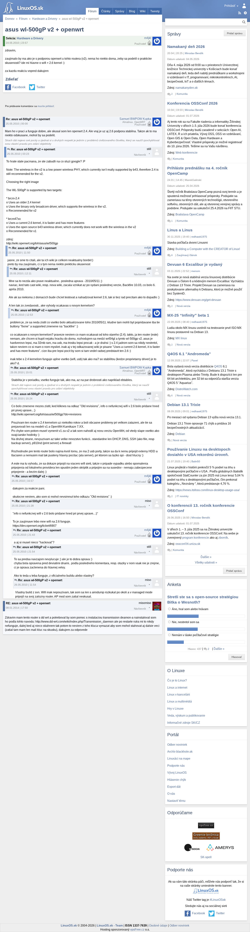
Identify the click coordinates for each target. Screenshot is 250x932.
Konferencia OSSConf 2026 (192, 103)
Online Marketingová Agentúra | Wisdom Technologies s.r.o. (192, 847)
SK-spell (206, 857)
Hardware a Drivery (44, 18)
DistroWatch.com (186, 389)
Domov (9, 18)
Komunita (182, 93)
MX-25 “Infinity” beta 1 (188, 315)
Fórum (92, 11)
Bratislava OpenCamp (190, 214)
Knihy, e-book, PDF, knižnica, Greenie (206, 836)
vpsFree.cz (137, 929)
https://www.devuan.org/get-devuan (198, 299)
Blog (132, 11)
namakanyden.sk (187, 87)
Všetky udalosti (205, 562)
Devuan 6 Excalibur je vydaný (194, 264)
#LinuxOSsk (218, 899)
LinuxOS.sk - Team (110, 925)
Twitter (40, 87)
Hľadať (244, 22)
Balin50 (195, 461)
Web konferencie (186, 152)
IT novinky (183, 496)
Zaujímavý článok (187, 255)
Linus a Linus (180, 230)
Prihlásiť (229, 5)
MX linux (181, 338)
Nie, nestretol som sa (185, 622)
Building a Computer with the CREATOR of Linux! (208, 249)
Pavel (194, 360)
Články (105, 11)
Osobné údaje (158, 925)
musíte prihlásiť (46, 106)
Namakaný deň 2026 (186, 46)
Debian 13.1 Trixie (183, 405)
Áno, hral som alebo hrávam (189, 609)
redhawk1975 (199, 236)
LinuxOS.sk (24, 7)
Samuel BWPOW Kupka (135, 118)
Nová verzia (183, 306)
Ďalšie (205, 557)
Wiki (142, 11)
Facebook (18, 87)
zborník (223, 537)
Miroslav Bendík (194, 53)
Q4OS (218, 366)
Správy (119, 11)
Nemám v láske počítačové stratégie (195, 635)
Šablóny (245, 13)
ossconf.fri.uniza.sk (188, 543)
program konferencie (195, 537)
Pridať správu (234, 33)
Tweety (155, 11)
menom (195, 271)
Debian (180, 433)
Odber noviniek (179, 925)
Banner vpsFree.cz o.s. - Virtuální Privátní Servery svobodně (206, 825)
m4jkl (147, 38)
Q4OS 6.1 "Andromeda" (189, 354)
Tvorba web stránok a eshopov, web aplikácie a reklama (220, 847)
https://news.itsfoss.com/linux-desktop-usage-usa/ (208, 490)
